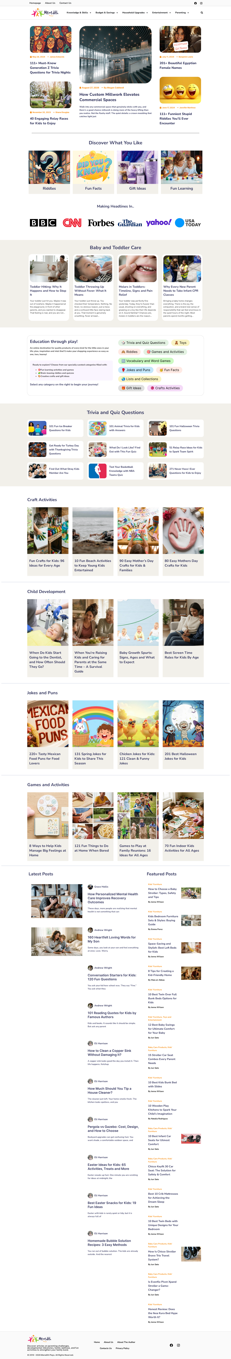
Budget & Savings (105, 12)
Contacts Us (106, 1348)
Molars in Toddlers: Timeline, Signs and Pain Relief (136, 291)
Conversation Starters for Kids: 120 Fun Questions (112, 977)
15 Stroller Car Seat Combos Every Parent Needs (161, 1059)
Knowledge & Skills (77, 12)
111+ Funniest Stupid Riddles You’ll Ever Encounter (176, 118)
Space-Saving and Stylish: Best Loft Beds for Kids (162, 948)
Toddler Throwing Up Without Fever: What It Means (90, 291)
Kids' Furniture (155, 884)
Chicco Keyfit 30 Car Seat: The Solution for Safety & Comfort (162, 1170)
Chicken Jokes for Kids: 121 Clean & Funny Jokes (137, 759)
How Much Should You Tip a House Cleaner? (109, 1091)
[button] (202, 12)
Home (97, 1342)
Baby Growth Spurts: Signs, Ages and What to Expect (137, 657)
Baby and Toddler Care (115, 247)
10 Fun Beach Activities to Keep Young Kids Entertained (92, 565)
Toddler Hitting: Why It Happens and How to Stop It (48, 291)
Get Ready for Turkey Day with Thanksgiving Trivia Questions (64, 449)
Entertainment (160, 12)
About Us (108, 1342)
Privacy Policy (122, 1348)
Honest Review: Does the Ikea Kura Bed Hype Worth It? (163, 1313)
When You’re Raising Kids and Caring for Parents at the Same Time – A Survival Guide (90, 662)
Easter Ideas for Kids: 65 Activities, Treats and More (108, 1167)
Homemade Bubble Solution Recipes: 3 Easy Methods (109, 1243)
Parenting (180, 12)
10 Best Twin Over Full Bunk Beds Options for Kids (162, 998)
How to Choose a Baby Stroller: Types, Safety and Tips (162, 893)
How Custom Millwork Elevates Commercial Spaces (109, 97)
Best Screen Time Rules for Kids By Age (182, 655)
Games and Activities (48, 785)
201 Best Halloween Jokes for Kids (181, 756)
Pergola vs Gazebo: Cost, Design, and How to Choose (113, 1129)
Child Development (46, 591)
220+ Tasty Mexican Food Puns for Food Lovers (45, 759)
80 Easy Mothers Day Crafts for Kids (181, 563)
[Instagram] (201, 3)
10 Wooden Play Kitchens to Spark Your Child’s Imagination (162, 1110)
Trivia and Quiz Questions (115, 412)
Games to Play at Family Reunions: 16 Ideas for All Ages (135, 850)
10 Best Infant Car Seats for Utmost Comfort (159, 1140)
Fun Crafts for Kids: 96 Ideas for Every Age (46, 563)
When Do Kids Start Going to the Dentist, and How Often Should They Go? (47, 659)
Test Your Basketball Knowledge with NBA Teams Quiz (121, 471)
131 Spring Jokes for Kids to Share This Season (90, 759)
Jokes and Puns (42, 693)
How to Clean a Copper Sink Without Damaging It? (109, 1053)
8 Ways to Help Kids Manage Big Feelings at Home (47, 850)
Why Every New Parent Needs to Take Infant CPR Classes (180, 291)
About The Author (126, 1342)
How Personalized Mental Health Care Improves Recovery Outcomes (113, 898)
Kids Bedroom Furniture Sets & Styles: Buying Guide (163, 920)
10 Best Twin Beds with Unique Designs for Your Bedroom (163, 1225)
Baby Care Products (157, 1047)
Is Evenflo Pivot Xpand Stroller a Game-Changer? (162, 1286)
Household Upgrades (133, 12)
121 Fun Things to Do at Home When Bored (91, 848)
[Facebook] (195, 3)
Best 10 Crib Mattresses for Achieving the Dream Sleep (163, 1198)
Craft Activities (42, 500)
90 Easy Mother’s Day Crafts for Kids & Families (136, 565)
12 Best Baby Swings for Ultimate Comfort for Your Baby (161, 1029)
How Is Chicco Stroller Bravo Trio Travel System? (162, 1255)
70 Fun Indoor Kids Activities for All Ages (182, 848)
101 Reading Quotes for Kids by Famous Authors (112, 1015)
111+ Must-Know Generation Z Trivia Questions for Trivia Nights (50, 68)
